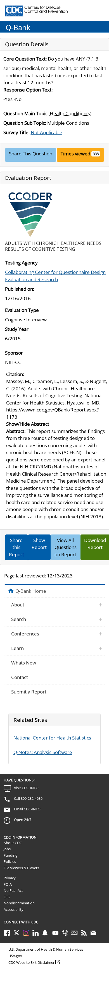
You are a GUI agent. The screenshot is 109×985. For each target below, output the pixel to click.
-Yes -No (12, 99)
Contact (19, 677)
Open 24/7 (22, 819)
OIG (7, 896)
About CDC (13, 842)
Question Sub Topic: (24, 123)
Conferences (25, 633)
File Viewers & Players (21, 867)
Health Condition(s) (70, 113)
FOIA (8, 884)
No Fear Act (13, 890)
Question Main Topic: (26, 113)
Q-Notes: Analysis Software (42, 752)
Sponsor (14, 353)
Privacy (10, 877)
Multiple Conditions (68, 123)
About (17, 604)
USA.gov (15, 955)
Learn (17, 648)
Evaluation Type (22, 310)
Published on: (19, 289)
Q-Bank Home (30, 590)
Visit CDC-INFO (26, 787)
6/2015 (13, 338)
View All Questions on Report (65, 547)
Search (18, 619)
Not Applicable (46, 132)
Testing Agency (21, 262)
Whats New (23, 662)
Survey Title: (16, 132)
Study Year (17, 329)
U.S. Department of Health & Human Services (45, 949)
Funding (10, 855)
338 (96, 153)
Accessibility (13, 909)
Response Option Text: (28, 89)
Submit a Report (28, 691)
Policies (10, 861)
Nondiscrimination (19, 902)
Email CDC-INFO (27, 808)
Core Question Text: (25, 59)
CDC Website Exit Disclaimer (31, 962)
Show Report (39, 544)
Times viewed (75, 153)
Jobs (7, 848)
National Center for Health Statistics (52, 737)
